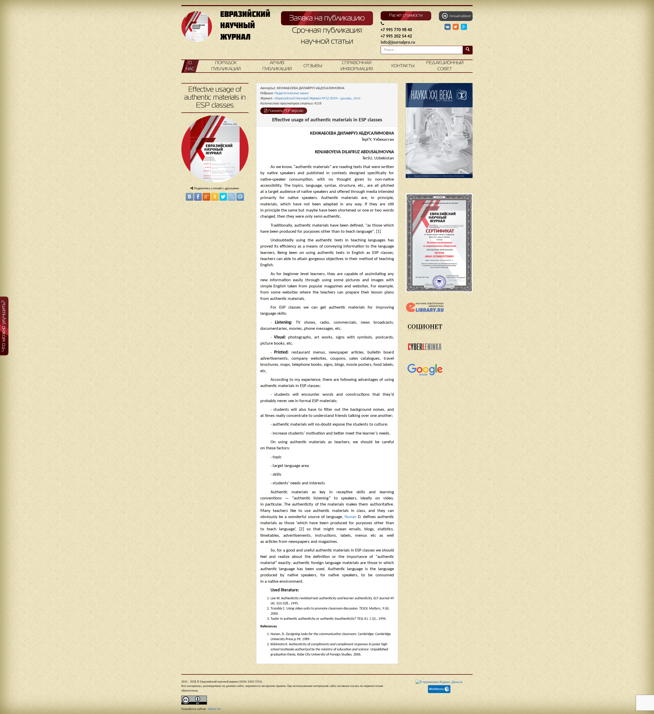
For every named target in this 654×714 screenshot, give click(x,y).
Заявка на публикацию (327, 18)
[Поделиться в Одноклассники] (215, 197)
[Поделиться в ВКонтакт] (189, 197)
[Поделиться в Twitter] (223, 197)
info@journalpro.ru (398, 42)
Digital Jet (214, 709)
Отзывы (312, 66)
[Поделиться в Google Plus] (206, 197)
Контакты (402, 66)
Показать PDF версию (285, 110)
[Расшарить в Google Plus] (464, 27)
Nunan (351, 517)
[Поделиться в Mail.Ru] (240, 197)
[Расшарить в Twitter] (456, 27)
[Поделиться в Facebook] (198, 197)
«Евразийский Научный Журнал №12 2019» (317, 98)
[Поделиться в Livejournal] (232, 197)
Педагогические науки (291, 93)
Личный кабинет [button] (459, 16)
